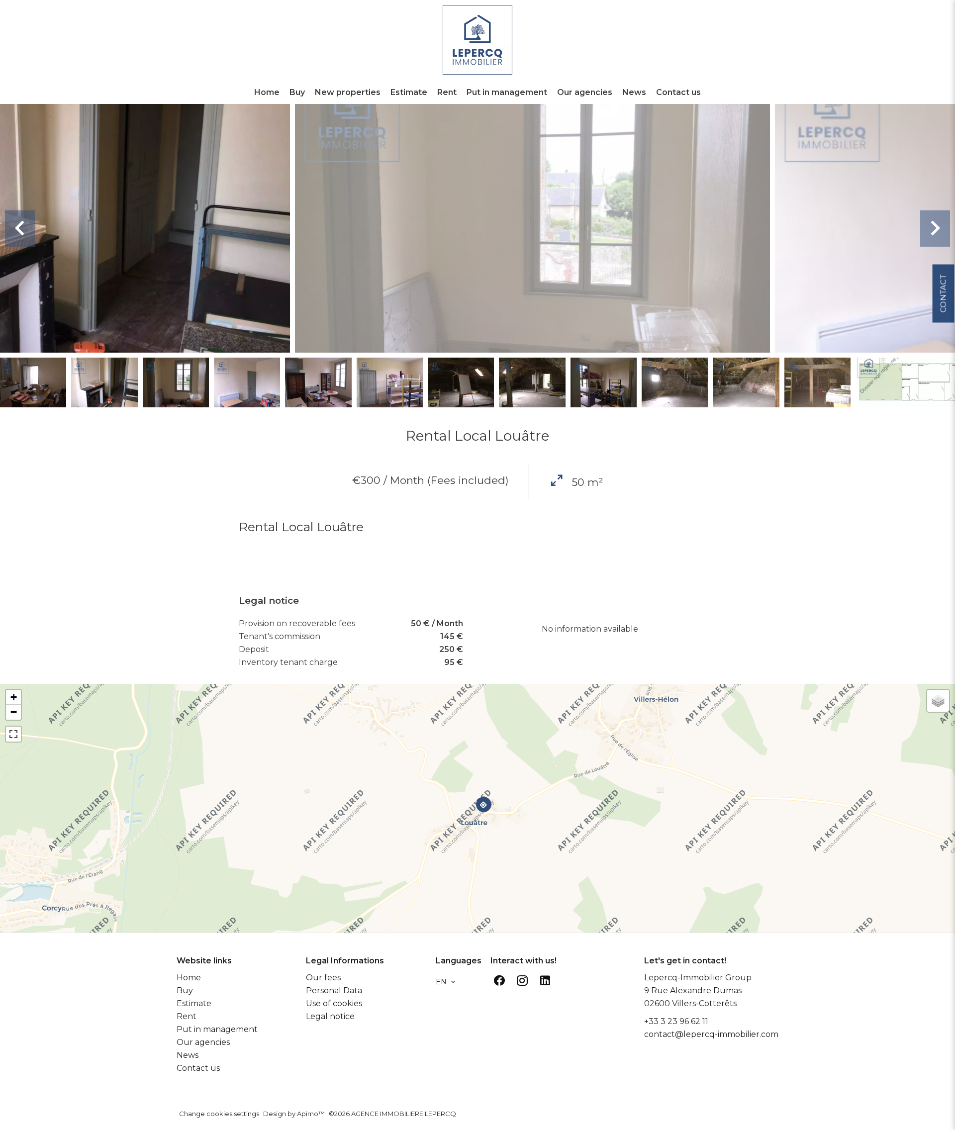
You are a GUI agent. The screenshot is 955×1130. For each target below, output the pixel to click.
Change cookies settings (219, 1114)
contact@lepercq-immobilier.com (711, 1034)
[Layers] (938, 701)
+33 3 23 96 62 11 (676, 1021)
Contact (943, 293)
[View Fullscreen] (13, 734)
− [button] (13, 712)
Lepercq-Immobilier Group (698, 977)
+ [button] (13, 697)
